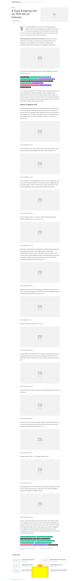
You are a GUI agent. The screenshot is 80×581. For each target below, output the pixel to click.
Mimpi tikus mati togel (37, 83)
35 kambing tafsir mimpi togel (41, 544)
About (39, 1)
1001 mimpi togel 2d (53, 544)
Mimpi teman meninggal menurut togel (30, 85)
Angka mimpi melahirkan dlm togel (43, 542)
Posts (43, 1)
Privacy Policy (33, 1)
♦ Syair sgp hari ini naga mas (28, 559)
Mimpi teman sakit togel (36, 77)
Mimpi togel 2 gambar (26, 87)
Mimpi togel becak (25, 77)
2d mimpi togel (36, 538)
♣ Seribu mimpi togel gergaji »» (46, 548)
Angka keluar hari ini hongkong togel (45, 540)
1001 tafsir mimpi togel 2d (26, 538)
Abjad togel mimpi (45, 538)
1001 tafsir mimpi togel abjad (27, 542)
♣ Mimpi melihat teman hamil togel (58, 559)
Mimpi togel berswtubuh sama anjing (29, 79)
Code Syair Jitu (13, 579)
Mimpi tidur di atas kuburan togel (46, 79)
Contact (24, 1)
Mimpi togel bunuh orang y (27, 81)
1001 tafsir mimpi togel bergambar (45, 536)
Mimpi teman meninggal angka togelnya (43, 81)
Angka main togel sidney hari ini (28, 536)
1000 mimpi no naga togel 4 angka (28, 540)
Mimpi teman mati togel (45, 85)
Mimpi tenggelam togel (26, 83)
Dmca (28, 1)
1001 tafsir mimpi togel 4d (27, 544)
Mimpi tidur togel (47, 77)
